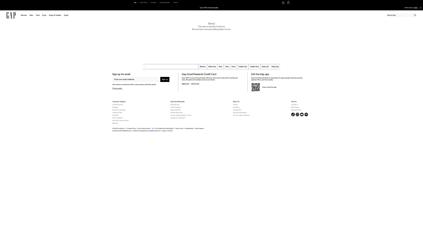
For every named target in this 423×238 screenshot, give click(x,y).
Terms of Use (179, 128)
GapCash (115, 123)
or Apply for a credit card (177, 118)
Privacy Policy (131, 128)
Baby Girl (265, 67)
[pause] (421, 7)
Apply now (185, 84)
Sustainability (189, 128)
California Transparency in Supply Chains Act (147, 131)
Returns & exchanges (119, 110)
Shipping (115, 107)
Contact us (294, 104)
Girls (38, 15)
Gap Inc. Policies (167, 131)
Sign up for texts (296, 110)
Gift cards (115, 115)
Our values (236, 107)
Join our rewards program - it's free (180, 115)
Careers (235, 104)
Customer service (117, 104)
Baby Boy (275, 67)
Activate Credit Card (176, 112)
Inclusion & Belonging (240, 112)
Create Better (237, 110)
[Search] (415, 15)
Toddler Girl (242, 67)
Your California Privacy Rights (164, 128)
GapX (66, 15)
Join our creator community (241, 115)
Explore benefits (175, 110)
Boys (44, 15)
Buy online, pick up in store (120, 120)
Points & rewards (175, 107)
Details (415, 7)
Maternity (212, 67)
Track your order (117, 112)
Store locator (295, 107)
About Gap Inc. (199, 128)
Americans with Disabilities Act (121, 131)
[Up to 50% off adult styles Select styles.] (209, 7)
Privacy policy (117, 88)
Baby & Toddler (55, 15)
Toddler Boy (254, 67)
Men (31, 15)
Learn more (195, 84)
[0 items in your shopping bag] (288, 2)
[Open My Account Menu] (283, 2)
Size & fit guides (117, 118)
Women (24, 15)
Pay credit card (174, 104)
